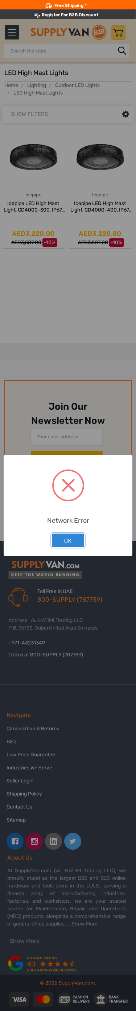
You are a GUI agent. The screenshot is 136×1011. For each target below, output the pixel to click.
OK (68, 540)
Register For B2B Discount (70, 14)
